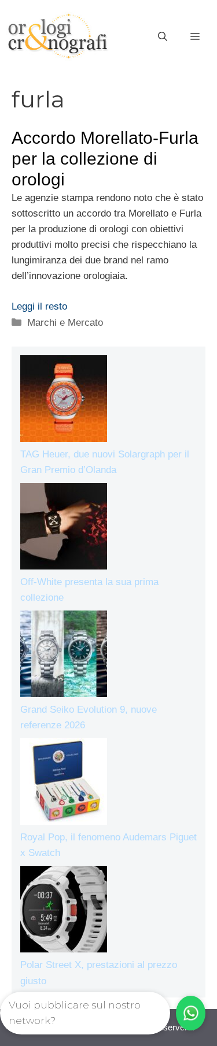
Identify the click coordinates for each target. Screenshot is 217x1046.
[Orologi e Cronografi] (58, 36)
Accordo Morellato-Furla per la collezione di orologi (105, 158)
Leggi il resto (39, 306)
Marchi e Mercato (65, 322)
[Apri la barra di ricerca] (162, 37)
